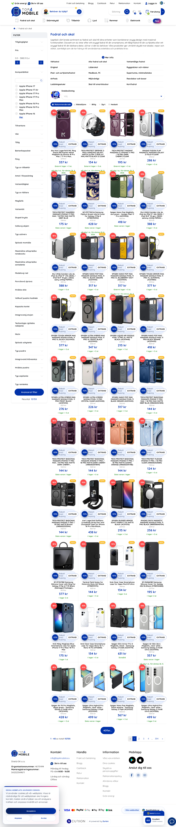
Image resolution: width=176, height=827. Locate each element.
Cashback (101, 3)
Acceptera (31, 811)
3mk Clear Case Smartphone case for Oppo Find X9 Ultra (122, 583)
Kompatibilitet (21, 72)
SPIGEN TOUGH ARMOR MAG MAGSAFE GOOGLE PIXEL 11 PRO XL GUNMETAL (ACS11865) (151, 277)
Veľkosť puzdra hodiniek (26, 298)
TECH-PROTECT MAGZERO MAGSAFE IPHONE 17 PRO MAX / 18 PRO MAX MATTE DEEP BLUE (63, 215)
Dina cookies (109, 763)
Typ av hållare (22, 192)
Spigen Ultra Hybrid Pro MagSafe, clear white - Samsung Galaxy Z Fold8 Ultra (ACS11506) (151, 708)
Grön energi (21, 3)
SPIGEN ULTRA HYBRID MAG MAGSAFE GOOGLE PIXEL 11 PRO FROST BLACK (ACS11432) (63, 400)
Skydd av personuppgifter (110, 769)
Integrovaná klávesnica (26, 359)
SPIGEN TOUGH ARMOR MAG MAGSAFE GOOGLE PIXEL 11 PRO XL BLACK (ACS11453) (63, 337)
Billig (94, 104)
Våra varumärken (111, 758)
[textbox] (113, 96)
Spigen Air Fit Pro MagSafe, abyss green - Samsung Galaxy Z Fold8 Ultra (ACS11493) (63, 708)
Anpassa (18, 818)
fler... (107, 730)
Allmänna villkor (110, 781)
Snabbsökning (68, 91)
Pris (16, 50)
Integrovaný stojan (24, 315)
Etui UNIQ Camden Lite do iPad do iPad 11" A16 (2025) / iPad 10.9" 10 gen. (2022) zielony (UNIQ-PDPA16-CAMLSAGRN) (152, 216)
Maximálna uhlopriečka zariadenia (26, 263)
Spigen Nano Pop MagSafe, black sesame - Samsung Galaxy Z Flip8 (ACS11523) (122, 707)
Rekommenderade (63, 104)
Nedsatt (114, 104)
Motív (17, 334)
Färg (17, 159)
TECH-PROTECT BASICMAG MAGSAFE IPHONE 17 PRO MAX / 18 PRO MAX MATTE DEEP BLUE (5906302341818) (151, 400)
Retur (112, 3)
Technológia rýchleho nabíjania (25, 324)
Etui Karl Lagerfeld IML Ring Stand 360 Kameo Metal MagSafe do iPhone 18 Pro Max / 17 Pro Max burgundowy (63, 154)
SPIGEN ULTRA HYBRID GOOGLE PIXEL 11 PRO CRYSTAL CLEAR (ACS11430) (93, 399)
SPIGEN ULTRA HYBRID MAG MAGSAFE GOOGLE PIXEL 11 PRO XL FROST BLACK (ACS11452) (93, 338)
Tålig (17, 142)
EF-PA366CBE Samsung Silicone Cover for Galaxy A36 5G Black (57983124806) (151, 584)
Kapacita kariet (22, 306)
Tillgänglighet (21, 42)
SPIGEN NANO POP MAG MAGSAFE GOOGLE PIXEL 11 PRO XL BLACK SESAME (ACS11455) (92, 277)
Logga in (152, 3)
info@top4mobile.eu (60, 758)
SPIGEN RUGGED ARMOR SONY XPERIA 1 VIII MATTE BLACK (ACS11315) (122, 522)
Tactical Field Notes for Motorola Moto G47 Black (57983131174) (93, 584)
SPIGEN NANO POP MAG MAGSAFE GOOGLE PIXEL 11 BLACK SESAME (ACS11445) (122, 399)
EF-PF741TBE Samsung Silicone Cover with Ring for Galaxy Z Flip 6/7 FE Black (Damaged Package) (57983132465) (63, 586)
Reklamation (124, 3)
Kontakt (137, 3)
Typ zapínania (21, 376)
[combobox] (113, 96)
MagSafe (19, 201)
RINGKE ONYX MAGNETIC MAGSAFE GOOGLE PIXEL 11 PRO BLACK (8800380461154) (151, 522)
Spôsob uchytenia (23, 342)
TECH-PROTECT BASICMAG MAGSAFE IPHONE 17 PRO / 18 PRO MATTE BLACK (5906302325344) (63, 523)
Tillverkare (20, 125)
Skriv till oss (37, 3)
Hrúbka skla (20, 290)
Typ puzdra (20, 351)
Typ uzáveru (21, 234)
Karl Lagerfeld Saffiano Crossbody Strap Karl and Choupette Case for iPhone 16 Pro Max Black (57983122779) (93, 524)
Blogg (91, 3)
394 (156, 738)
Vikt (17, 134)
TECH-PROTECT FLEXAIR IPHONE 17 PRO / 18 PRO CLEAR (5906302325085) (151, 461)
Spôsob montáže (23, 242)
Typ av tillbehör (22, 167)
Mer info (109, 57)
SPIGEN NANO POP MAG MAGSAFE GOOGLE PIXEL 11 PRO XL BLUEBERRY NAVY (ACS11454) (122, 277)
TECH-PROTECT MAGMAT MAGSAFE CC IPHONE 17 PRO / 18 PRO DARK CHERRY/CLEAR (122, 153)
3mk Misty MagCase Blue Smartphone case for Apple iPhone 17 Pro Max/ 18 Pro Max (63, 647)
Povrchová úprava (23, 281)
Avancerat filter (29, 392)
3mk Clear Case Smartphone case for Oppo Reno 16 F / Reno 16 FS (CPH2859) (92, 646)
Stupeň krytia (21, 217)
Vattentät (19, 209)
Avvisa (43, 818)
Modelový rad (21, 273)
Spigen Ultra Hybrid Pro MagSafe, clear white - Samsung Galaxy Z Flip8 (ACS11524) (92, 708)
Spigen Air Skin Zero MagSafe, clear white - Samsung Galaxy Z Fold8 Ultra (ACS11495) (151, 647)
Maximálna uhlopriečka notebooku (26, 252)
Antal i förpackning (24, 176)
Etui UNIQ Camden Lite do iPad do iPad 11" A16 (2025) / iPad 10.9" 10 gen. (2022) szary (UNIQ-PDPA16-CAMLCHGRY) (63, 278)
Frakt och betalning (75, 3)
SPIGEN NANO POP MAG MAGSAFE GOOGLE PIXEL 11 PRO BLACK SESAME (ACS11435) (151, 338)
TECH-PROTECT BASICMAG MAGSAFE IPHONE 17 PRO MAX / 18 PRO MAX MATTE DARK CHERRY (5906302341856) (63, 463)
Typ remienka (21, 384)
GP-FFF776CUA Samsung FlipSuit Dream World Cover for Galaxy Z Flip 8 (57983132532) (93, 215)
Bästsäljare (81, 104)
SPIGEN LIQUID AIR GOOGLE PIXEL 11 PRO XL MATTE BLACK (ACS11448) (122, 337)
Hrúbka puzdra (22, 367)
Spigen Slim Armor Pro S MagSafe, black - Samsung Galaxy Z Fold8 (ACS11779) (122, 646)
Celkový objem (22, 226)
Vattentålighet (22, 184)
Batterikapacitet (23, 150)
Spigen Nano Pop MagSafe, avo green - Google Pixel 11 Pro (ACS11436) (122, 214)
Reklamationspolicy (112, 776)
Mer (21, 117)
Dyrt (103, 104)
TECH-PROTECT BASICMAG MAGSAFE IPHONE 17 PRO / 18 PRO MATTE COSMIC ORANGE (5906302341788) (122, 462)
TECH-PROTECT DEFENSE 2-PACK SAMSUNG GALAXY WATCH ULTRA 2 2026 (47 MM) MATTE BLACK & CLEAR (93, 153)
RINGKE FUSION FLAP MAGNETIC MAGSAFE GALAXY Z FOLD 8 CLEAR (151, 152)
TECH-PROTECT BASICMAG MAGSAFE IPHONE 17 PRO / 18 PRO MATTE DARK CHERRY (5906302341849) (92, 462)
